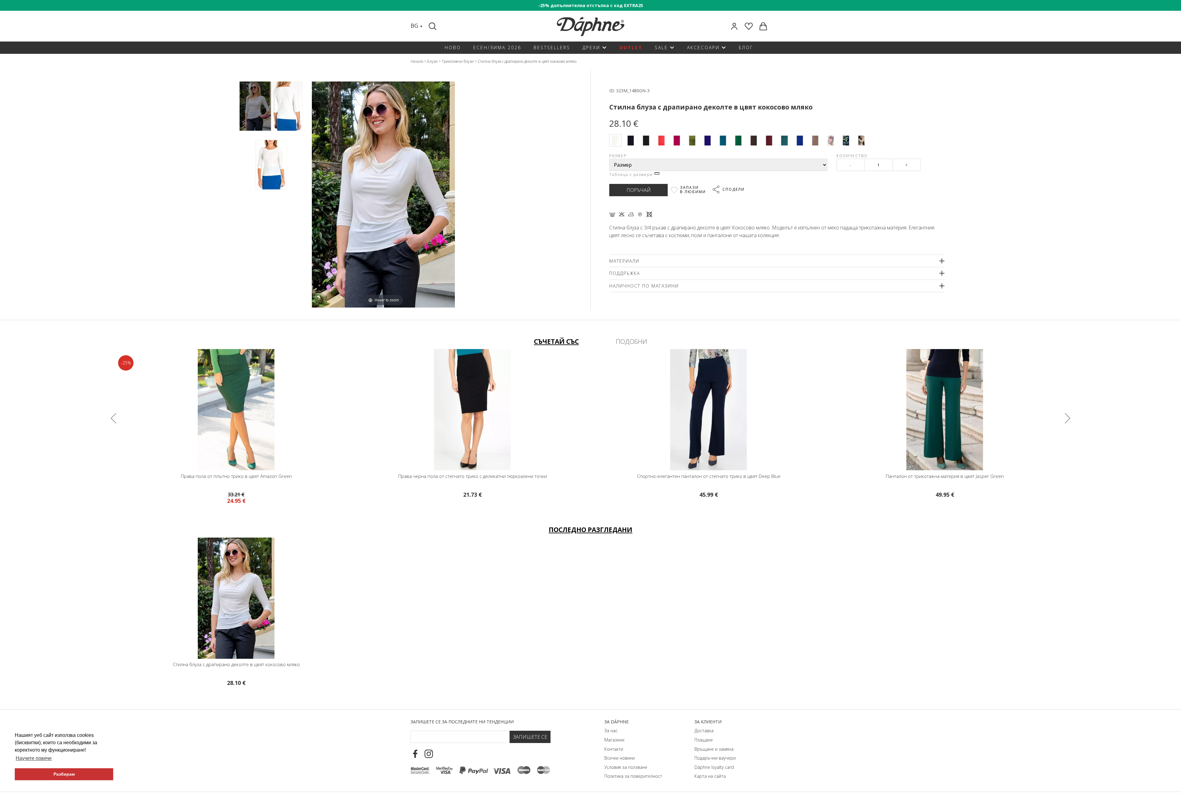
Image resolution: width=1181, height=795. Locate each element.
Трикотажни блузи (458, 61)
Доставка (704, 730)
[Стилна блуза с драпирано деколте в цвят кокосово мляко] (255, 106)
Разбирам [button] (64, 774)
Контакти (613, 749)
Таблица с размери (631, 174)
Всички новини (619, 758)
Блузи (432, 61)
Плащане (703, 740)
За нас (611, 730)
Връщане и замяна (714, 749)
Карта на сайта (710, 776)
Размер (617, 155)
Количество (852, 155)
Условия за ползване (625, 767)
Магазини (614, 740)
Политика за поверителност (633, 776)
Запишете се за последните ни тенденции (462, 722)
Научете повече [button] (34, 758)
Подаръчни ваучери (715, 758)
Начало (417, 61)
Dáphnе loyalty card (714, 767)
